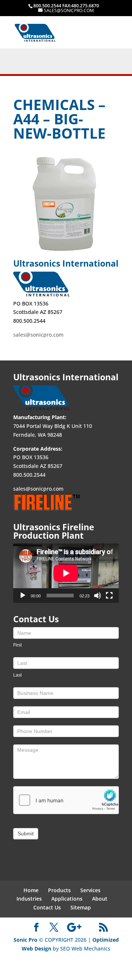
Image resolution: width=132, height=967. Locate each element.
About (99, 898)
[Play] (22, 595)
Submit (26, 833)
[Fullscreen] (109, 595)
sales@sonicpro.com (38, 334)
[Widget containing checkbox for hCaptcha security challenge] (66, 800)
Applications (66, 898)
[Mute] (97, 595)
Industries (29, 898)
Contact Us (47, 907)
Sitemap (80, 907)
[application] (66, 573)
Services (90, 890)
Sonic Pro (25, 939)
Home (30, 890)
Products (59, 890)
